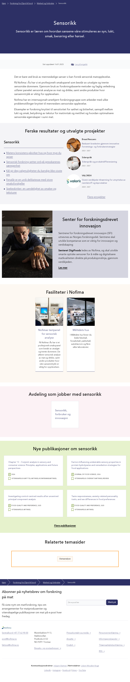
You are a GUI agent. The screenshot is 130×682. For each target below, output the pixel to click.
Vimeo (74, 670)
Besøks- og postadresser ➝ (47, 648)
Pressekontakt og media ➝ (79, 633)
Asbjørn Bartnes (60, 666)
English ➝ (71, 645)
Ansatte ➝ (71, 639)
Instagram (57, 670)
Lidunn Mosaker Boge (90, 666)
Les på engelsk (81, 64)
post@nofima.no (9, 639)
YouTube (82, 670)
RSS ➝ (102, 651)
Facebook (66, 670)
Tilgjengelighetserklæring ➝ (112, 645)
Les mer (62, 268)
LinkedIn (47, 670)
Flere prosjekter (96, 197)
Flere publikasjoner (65, 526)
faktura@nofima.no (10, 645)
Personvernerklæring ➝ (109, 633)
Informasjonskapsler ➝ (109, 639)
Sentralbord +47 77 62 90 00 (15, 633)
